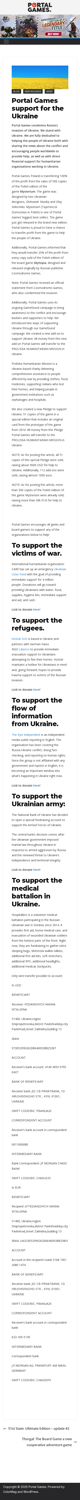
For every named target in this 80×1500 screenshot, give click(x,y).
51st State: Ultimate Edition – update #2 (38, 1428)
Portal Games (37, 1487)
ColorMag (10, 1491)
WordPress (30, 1491)
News (49, 91)
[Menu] (6, 42)
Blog (16, 91)
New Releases (33, 91)
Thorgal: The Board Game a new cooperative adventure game (47, 1442)
